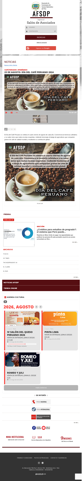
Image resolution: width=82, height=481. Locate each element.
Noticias (15, 65)
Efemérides (22, 70)
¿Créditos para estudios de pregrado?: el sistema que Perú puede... (57, 229)
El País (5, 270)
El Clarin (6, 266)
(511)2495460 (39, 470)
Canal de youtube (45, 427)
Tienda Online (10, 287)
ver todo (74, 276)
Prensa (7, 213)
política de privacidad (40, 458)
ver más (74, 421)
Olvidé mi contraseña (41, 42)
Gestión (40, 225)
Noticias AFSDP (11, 281)
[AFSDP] (40, 10)
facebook (35, 427)
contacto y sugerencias (58, 458)
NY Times (6, 257)
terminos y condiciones (23, 458)
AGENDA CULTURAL (15, 296)
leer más (73, 241)
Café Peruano (10, 70)
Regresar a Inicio (8, 65)
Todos (5, 253)
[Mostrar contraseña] (54, 31)
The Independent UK (10, 261)
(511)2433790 (48, 470)
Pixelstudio (40, 474)
